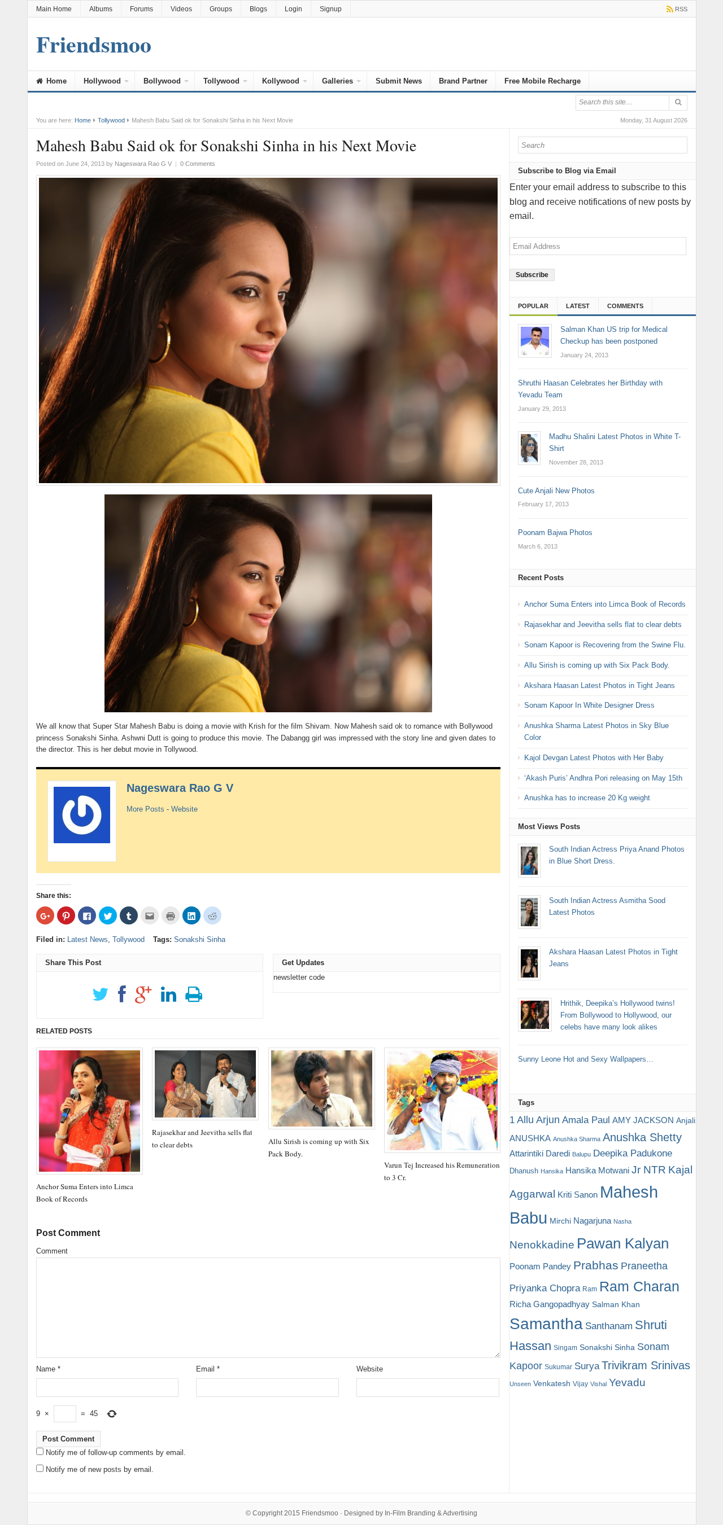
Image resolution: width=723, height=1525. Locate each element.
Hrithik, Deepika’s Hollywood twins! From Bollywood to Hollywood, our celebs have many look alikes (617, 1015)
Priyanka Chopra (544, 1288)
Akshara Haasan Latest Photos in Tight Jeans (599, 685)
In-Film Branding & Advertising (431, 1513)
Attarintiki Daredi (539, 1153)
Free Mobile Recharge (542, 81)
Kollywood (280, 81)
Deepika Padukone (632, 1153)
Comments (625, 306)
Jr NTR (648, 1170)
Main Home (54, 9)
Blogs (258, 9)
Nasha (622, 1221)
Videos (181, 9)
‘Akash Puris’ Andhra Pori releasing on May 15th (603, 778)
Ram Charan (639, 1286)
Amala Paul (586, 1120)
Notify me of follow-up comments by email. (116, 1452)
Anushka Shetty (642, 1137)
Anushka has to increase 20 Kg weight (587, 798)
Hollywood (102, 81)
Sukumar (558, 1367)
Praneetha (644, 1266)
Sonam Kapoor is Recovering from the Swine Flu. (605, 645)
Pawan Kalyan (623, 1243)
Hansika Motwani (597, 1170)
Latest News (87, 939)
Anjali (685, 1120)
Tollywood (221, 81)
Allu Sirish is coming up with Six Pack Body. (597, 665)
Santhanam (609, 1326)
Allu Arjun (538, 1119)
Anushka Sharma (576, 1139)
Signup (331, 9)
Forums (141, 9)
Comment (52, 1251)
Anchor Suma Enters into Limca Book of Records (605, 604)
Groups (221, 9)
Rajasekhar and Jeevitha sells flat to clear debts (603, 624)
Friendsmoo (320, 1513)
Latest (578, 306)
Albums (100, 9)
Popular (533, 306)
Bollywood (162, 81)
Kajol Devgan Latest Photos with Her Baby (594, 757)
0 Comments (197, 163)
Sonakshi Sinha (199, 939)
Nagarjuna (592, 1220)
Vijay (580, 1384)
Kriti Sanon (578, 1194)
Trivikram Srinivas (646, 1365)
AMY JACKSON (643, 1120)
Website (184, 809)
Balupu (581, 1154)
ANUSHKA (530, 1138)
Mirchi (560, 1220)
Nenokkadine (541, 1245)
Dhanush (523, 1171)
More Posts (145, 809)
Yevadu (627, 1382)
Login (293, 9)
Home (55, 81)
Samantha (546, 1323)
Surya (586, 1365)
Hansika (552, 1171)
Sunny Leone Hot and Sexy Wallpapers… (586, 1059)
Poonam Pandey (540, 1266)
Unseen (520, 1384)
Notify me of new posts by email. (100, 1469)
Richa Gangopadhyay (549, 1304)
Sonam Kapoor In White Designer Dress (589, 705)
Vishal (598, 1384)
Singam (565, 1348)
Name (48, 1369)
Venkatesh (551, 1383)
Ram (589, 1289)
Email (208, 1369)
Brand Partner (463, 81)
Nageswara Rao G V (180, 788)
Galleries (337, 81)
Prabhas (596, 1265)
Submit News (399, 81)
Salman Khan (616, 1304)
